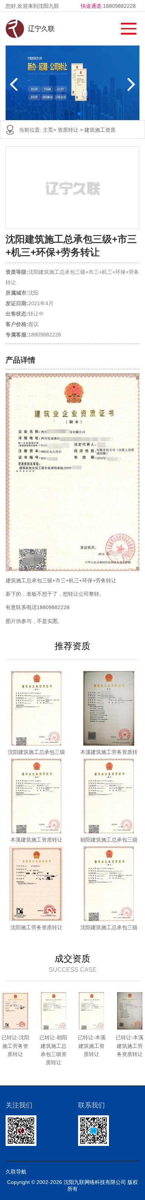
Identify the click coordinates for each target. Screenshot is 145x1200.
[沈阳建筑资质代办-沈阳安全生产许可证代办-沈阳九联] (15, 28)
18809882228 (119, 6)
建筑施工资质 (100, 130)
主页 (48, 130)
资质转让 (68, 130)
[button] (125, 27)
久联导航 (16, 1172)
